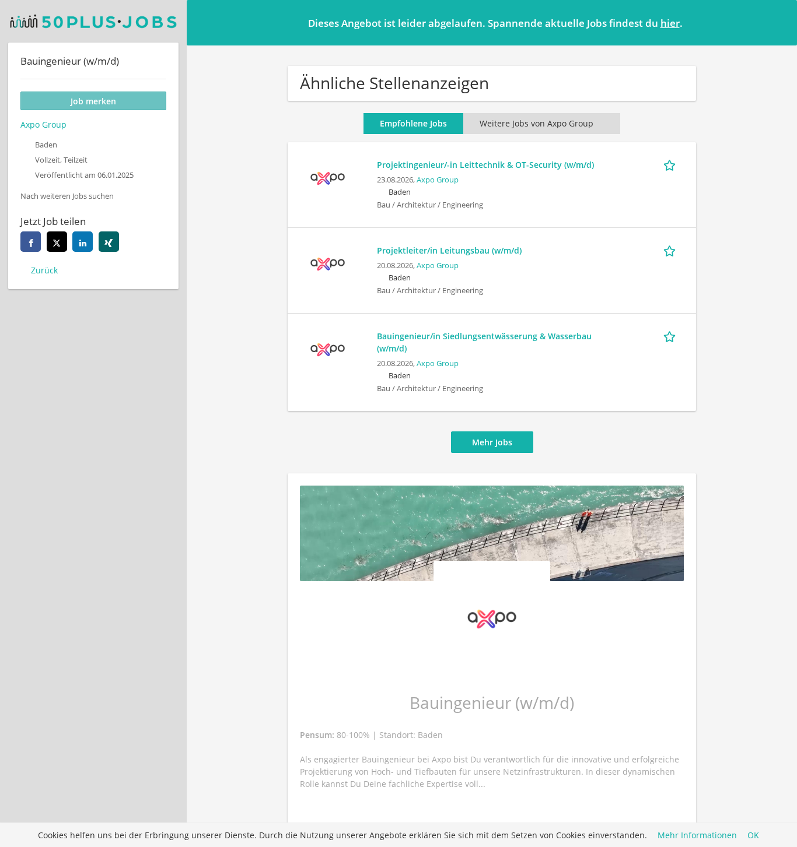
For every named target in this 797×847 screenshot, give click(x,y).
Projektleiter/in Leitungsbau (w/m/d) (449, 250)
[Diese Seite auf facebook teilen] (30, 241)
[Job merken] (671, 164)
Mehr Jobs (492, 442)
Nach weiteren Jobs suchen (67, 196)
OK (753, 835)
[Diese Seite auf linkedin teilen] (82, 241)
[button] (779, 22)
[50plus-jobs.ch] (93, 21)
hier (670, 23)
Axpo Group (438, 180)
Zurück (44, 270)
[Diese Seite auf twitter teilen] (57, 241)
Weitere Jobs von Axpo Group (536, 123)
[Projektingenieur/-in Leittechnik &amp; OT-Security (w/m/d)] (327, 176)
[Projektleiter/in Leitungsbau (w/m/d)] (327, 262)
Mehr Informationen (697, 835)
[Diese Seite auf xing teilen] (109, 241)
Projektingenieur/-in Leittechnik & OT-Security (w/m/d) (485, 164)
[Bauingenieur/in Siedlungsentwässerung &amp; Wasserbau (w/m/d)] (327, 348)
